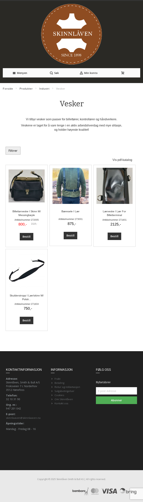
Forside (8, 88)
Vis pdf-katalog (122, 159)
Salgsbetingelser (64, 391)
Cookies (59, 395)
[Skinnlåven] (71, 34)
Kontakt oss (61, 403)
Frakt (57, 378)
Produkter (26, 88)
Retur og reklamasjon (67, 387)
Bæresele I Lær (70, 211)
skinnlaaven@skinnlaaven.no (23, 418)
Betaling (59, 383)
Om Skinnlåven (64, 399)
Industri (44, 88)
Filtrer (13, 151)
